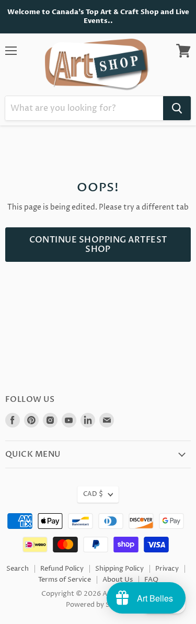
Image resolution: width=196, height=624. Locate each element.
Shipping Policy (119, 568)
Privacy (167, 568)
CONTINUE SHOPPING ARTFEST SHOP (98, 244)
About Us (117, 579)
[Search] (177, 108)
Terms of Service (64, 579)
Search (17, 568)
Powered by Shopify (98, 604)
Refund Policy (62, 568)
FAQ (151, 579)
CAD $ (93, 494)
